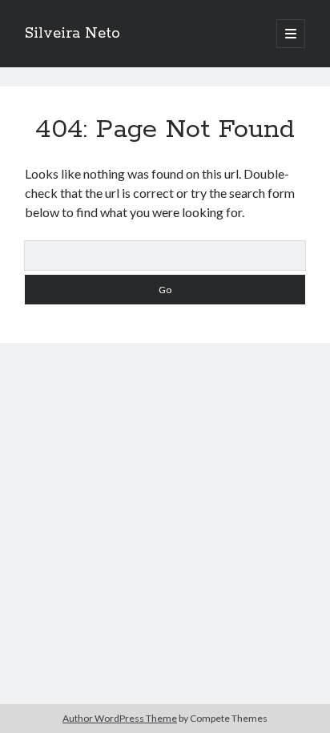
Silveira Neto (72, 33)
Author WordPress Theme (119, 718)
